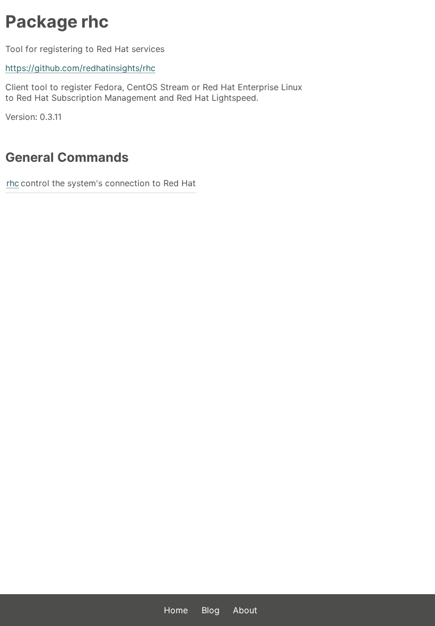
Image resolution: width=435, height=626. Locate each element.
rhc (12, 183)
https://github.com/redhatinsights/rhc (80, 68)
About (245, 610)
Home (176, 610)
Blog (211, 610)
